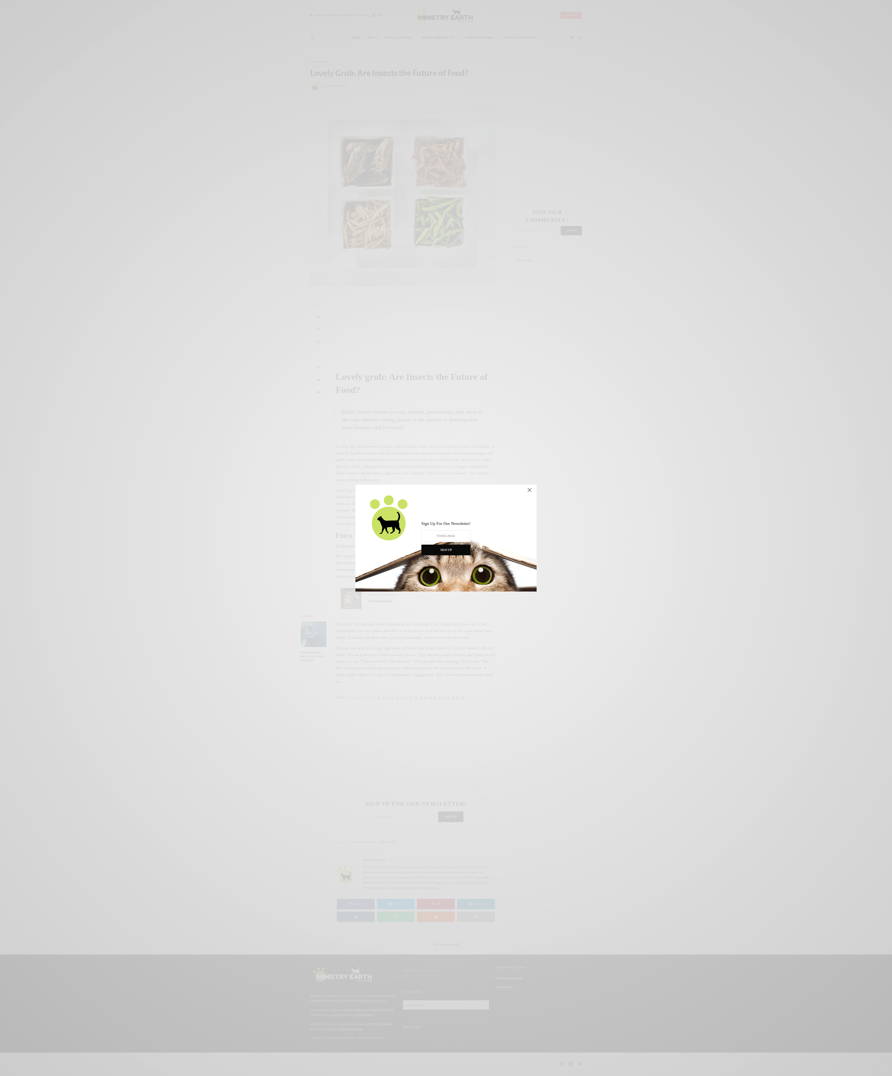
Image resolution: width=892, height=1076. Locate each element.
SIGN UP (446, 550)
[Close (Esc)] (529, 492)
